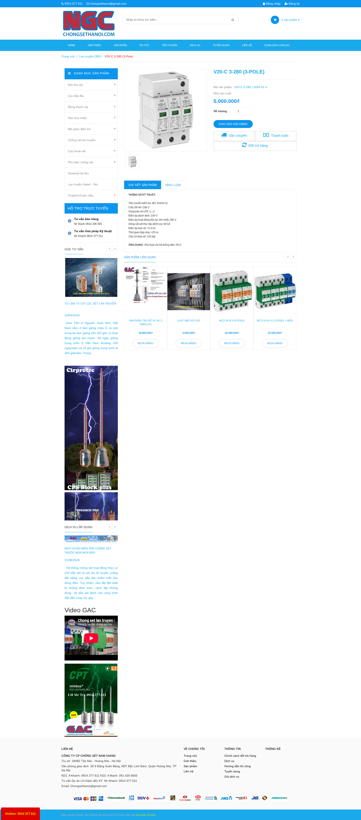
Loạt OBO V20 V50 (188, 320)
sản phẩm (289, 20)
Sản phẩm (120, 45)
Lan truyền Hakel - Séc (83, 184)
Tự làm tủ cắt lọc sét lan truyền (90, 303)
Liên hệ (247, 45)
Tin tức (144, 45)
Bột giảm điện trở (79, 129)
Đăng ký (294, 3)
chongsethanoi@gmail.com (108, 3)
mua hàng (145, 343)
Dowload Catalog (277, 45)
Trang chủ (190, 755)
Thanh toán (279, 136)
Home (71, 45)
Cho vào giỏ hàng (233, 124)
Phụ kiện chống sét (80, 162)
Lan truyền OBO (90, 56)
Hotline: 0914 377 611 (20, 813)
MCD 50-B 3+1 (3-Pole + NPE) (275, 320)
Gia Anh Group (145, 814)
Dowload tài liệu (78, 173)
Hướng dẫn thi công (237, 766)
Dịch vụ (195, 45)
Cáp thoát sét (77, 151)
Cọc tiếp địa (76, 95)
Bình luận (173, 185)
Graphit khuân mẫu (80, 195)
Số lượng (220, 111)
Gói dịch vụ (231, 776)
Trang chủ (68, 56)
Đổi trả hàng (258, 146)
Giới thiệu (94, 45)
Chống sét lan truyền (81, 140)
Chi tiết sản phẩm (142, 185)
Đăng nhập (273, 3)
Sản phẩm (190, 766)
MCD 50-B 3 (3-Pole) (231, 320)
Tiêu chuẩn (169, 45)
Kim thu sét (75, 84)
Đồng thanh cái (78, 107)
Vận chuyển (238, 136)
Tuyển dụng (221, 45)
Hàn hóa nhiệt (77, 118)
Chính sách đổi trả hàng (240, 755)
